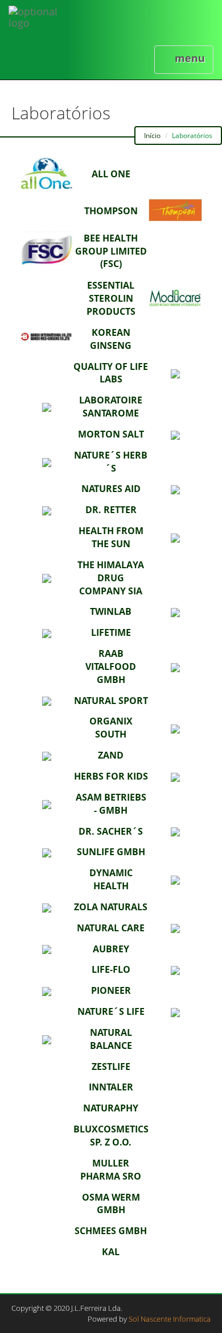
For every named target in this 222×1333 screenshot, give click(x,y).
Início (152, 135)
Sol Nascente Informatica (170, 1319)
